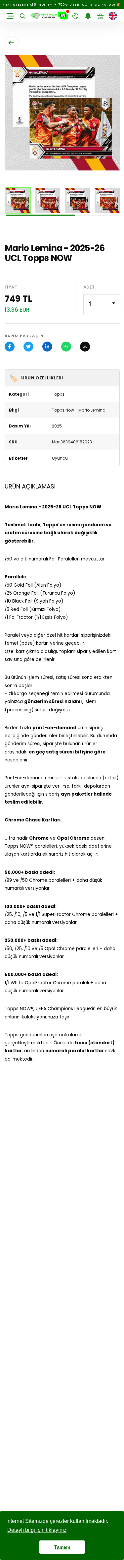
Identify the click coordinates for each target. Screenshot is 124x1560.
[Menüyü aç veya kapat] (11, 16)
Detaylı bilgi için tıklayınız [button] (36, 1530)
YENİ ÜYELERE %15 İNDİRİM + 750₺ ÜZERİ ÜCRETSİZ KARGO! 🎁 (62, 5)
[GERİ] (12, 43)
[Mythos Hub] (63, 16)
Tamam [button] (62, 1547)
